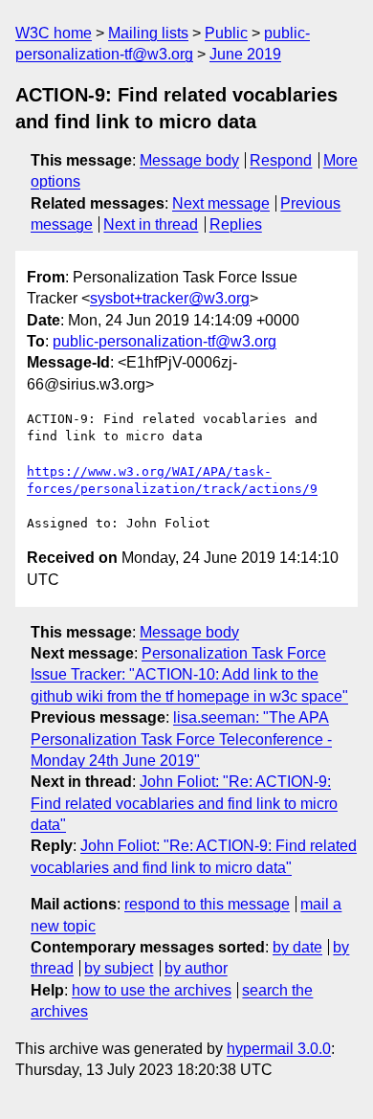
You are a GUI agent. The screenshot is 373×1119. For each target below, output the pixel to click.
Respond (281, 160)
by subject (118, 968)
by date (297, 947)
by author (196, 968)
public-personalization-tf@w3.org (164, 341)
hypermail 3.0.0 (279, 1049)
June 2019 (245, 54)
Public (226, 33)
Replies (235, 224)
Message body (189, 160)
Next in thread (150, 224)
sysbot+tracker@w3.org (170, 298)
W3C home (53, 33)
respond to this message (207, 904)
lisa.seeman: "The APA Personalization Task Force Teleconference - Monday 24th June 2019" (181, 739)
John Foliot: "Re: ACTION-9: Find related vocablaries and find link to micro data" (184, 803)
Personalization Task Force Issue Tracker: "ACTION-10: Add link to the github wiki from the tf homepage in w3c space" (189, 675)
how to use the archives (151, 990)
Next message (221, 203)
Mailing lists (148, 33)
